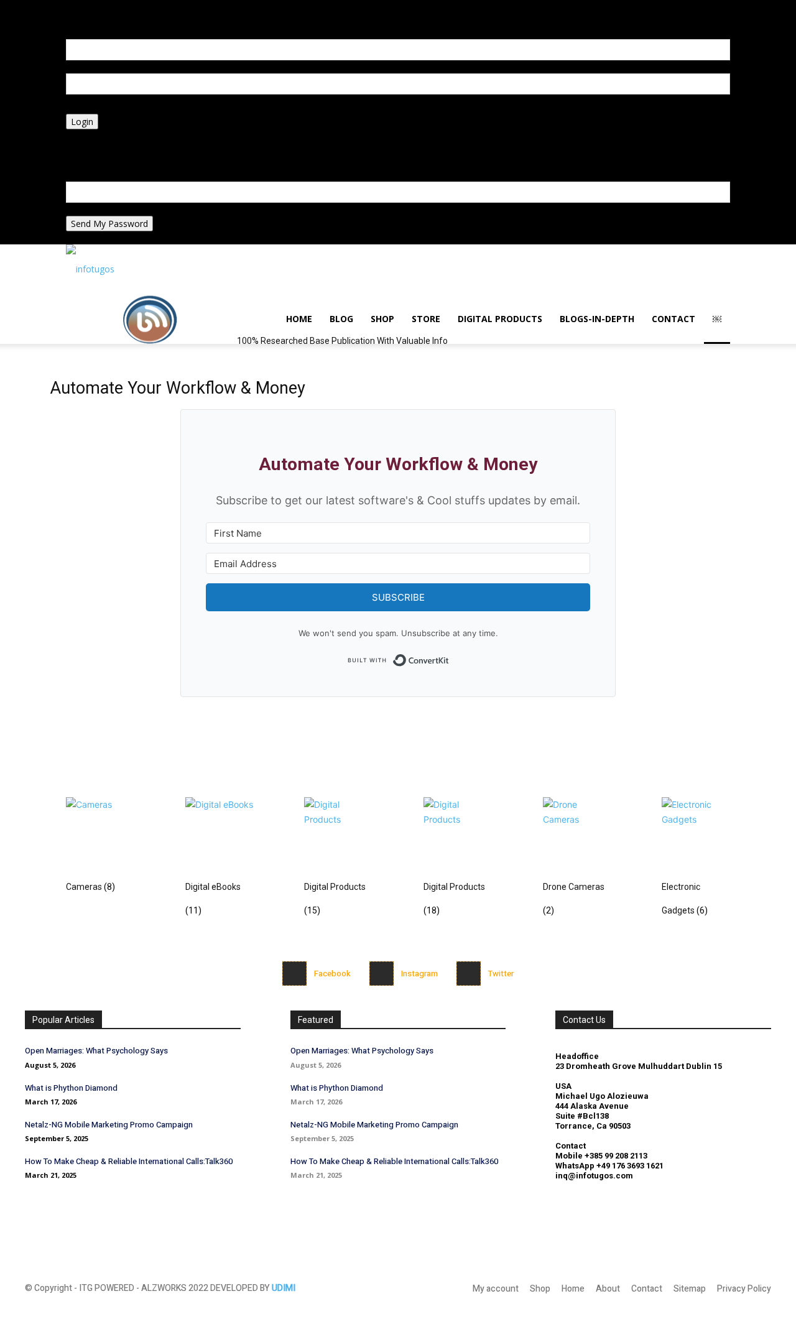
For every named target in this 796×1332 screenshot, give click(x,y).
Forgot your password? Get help (130, 136)
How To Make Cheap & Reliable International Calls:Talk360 (129, 1161)
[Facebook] (294, 973)
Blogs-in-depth (597, 319)
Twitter (501, 973)
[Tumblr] (142, 19)
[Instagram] (115, 19)
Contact (673, 319)
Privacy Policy (93, 149)
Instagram (419, 973)
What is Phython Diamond (71, 1088)
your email (87, 209)
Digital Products (500, 319)
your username (96, 67)
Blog (341, 319)
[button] (114, 6)
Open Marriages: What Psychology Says (96, 1051)
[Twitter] (468, 973)
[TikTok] (134, 19)
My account (496, 1288)
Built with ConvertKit (449, 656)
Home (299, 319)
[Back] (163, 6)
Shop (382, 319)
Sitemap (689, 1288)
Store (426, 319)
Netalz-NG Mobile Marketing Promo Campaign (109, 1125)
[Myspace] (124, 19)
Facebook (332, 973)
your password (96, 107)
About (608, 1288)
